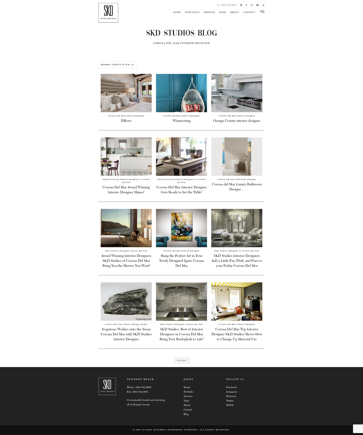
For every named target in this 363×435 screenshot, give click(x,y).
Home (177, 12)
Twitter (230, 400)
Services (209, 12)
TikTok (230, 405)
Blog (186, 414)
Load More (181, 360)
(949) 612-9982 (228, 5)
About (234, 12)
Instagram (231, 391)
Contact (249, 12)
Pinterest (231, 396)
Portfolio (192, 12)
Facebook (231, 387)
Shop (222, 12)
